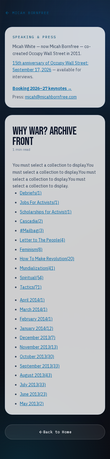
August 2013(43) (36, 375)
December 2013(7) (37, 337)
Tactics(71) (31, 287)
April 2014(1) (32, 300)
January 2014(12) (36, 328)
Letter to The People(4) (42, 240)
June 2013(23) (33, 394)
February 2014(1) (36, 319)
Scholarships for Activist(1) (46, 212)
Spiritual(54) (31, 277)
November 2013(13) (39, 347)
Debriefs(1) (31, 193)
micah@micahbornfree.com (51, 97)
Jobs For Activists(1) (39, 202)
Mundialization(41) (37, 268)
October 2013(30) (37, 356)
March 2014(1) (33, 309)
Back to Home (57, 432)
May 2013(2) (32, 403)
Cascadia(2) (31, 221)
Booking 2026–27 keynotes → (42, 88)
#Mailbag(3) (32, 230)
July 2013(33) (33, 384)
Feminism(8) (31, 249)
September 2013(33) (40, 366)
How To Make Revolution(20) (47, 258)
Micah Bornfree (31, 12)
